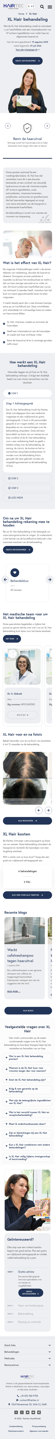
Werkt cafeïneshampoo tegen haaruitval (20, 955)
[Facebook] (27, 1412)
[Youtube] (33, 1412)
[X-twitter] (22, 1412)
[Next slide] (50, 579)
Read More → (14, 991)
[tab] (27, 393)
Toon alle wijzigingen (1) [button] (26, 49)
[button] (8, 126)
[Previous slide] (5, 579)
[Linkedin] (39, 1412)
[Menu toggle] (50, 7)
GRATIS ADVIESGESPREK (29, 1292)
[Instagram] (16, 1412)
